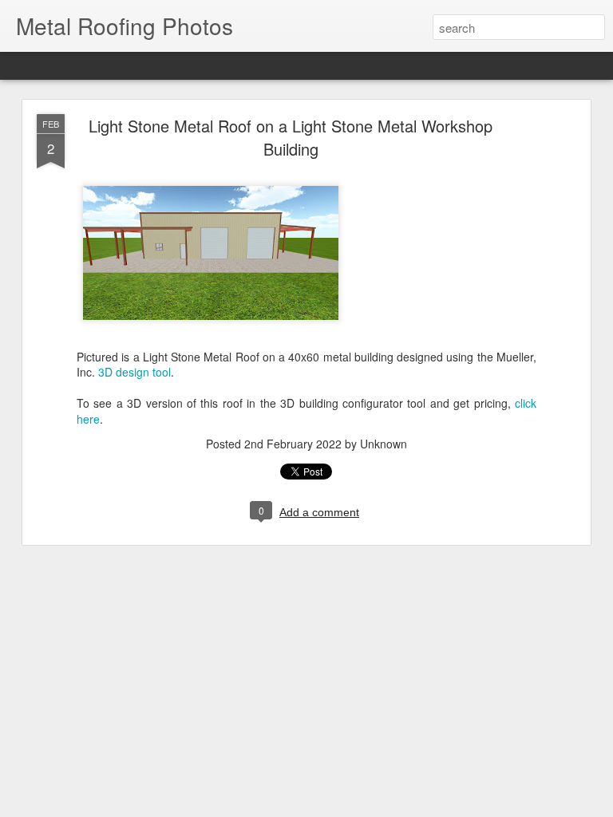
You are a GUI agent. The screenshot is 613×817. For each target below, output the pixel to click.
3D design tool (134, 372)
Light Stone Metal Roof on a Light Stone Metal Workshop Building (290, 137)
